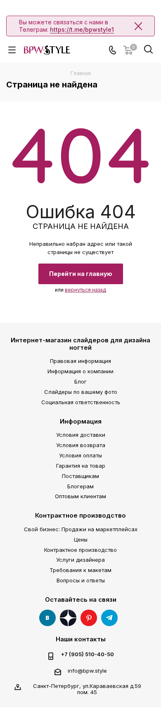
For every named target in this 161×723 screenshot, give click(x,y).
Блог (80, 381)
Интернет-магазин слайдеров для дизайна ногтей (80, 343)
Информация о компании (80, 371)
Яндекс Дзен (68, 618)
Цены (81, 539)
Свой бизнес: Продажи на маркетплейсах (80, 529)
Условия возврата (80, 445)
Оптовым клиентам (80, 496)
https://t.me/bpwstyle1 (82, 29)
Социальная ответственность (80, 402)
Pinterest (88, 618)
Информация (81, 421)
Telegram (109, 618)
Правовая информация (80, 361)
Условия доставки (80, 434)
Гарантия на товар (80, 465)
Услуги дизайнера (80, 559)
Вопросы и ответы (81, 580)
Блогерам (80, 486)
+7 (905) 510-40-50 (87, 654)
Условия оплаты (80, 455)
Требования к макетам (80, 570)
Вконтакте (47, 618)
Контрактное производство (80, 515)
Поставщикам (80, 476)
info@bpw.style (87, 670)
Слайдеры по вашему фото (80, 392)
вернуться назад (85, 290)
